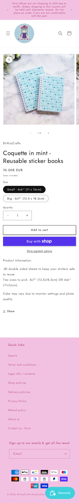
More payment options (39, 251)
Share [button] (11, 311)
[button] (8, 33)
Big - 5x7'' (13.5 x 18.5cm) (25, 198)
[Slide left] (30, 133)
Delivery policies (19, 392)
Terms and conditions (22, 365)
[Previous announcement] (7, 9)
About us (14, 419)
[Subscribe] (65, 454)
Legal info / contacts (21, 374)
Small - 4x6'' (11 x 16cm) (24, 189)
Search (12, 356)
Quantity (8, 207)
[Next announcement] (71, 9)
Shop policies (17, 383)
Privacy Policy (17, 401)
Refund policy (17, 410)
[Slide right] (48, 133)
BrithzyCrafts (24, 494)
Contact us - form (19, 428)
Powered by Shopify (42, 494)
